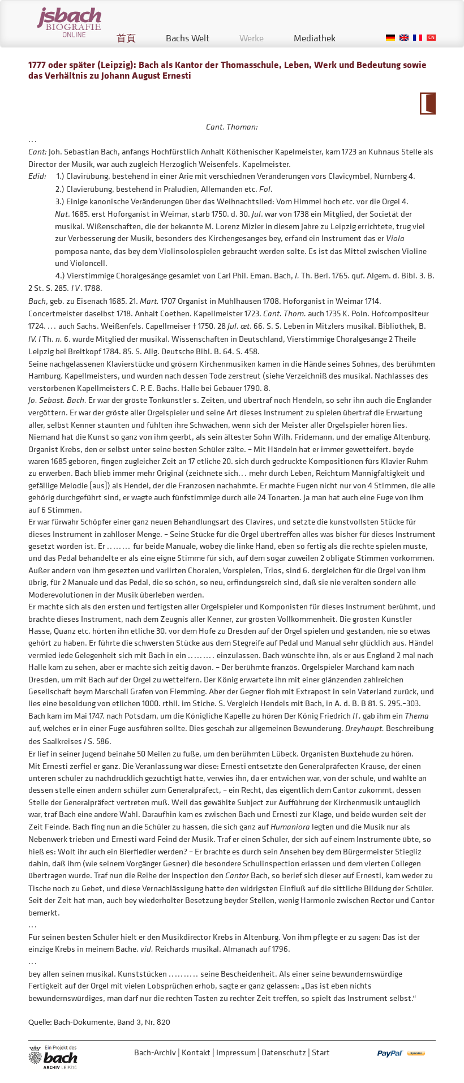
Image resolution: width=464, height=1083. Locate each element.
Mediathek (315, 38)
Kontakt (196, 1052)
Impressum (236, 1052)
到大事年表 (427, 103)
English (404, 38)
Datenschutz (283, 1052)
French (417, 38)
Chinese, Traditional (431, 38)
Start (321, 1052)
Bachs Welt (187, 38)
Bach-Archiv (155, 1052)
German (390, 38)
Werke (251, 38)
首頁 (126, 38)
